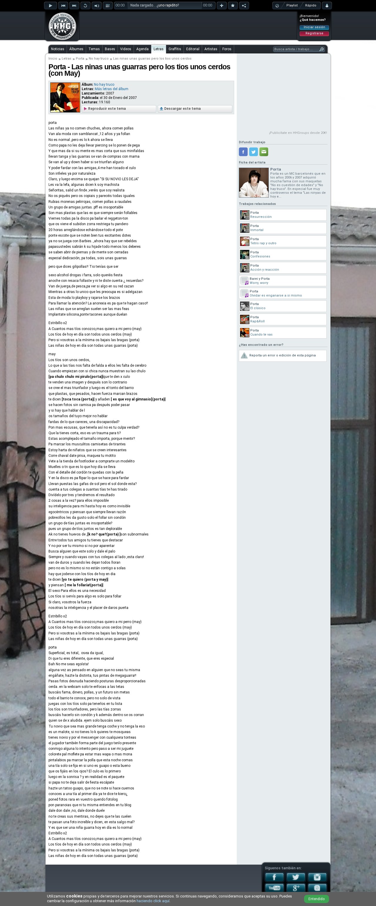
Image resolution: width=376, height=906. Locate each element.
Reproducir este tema (107, 109)
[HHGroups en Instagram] (317, 881)
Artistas (210, 49)
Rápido (310, 5)
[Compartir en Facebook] (243, 151)
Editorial (192, 49)
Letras (159, 49)
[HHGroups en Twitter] (296, 881)
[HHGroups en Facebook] (274, 881)
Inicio (52, 58)
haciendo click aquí (153, 901)
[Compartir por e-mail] (263, 151)
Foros (226, 49)
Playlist (292, 5)
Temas (94, 49)
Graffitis (175, 49)
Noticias (57, 49)
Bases (110, 49)
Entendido (316, 899)
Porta (80, 58)
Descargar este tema (182, 109)
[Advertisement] (188, 25)
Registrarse (314, 33)
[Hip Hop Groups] (60, 40)
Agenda (142, 49)
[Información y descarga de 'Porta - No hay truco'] (65, 111)
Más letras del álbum (111, 89)
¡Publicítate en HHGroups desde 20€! (298, 133)
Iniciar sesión (314, 27)
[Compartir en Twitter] (253, 151)
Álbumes (76, 49)
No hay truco (99, 58)
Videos (125, 49)
